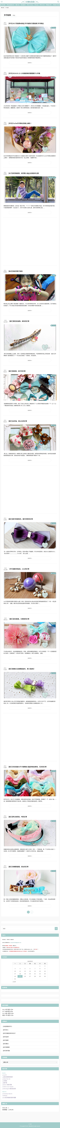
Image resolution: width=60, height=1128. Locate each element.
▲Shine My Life (6, 1079)
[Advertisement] (30, 241)
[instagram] (31, 1124)
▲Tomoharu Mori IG (7, 1093)
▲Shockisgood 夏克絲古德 (9, 1088)
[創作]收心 (5, 1030)
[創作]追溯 (5, 1037)
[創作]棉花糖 (6, 1050)
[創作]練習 (5, 1040)
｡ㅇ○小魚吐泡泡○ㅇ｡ (30, 2)
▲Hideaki (4, 1095)
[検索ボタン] (58, 2)
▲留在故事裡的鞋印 (7, 1077)
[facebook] (29, 1124)
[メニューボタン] (2, 2)
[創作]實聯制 (6, 1047)
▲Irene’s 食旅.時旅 (7, 1084)
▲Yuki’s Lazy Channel (7, 1086)
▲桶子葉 (4, 1082)
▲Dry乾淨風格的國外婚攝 (9, 1097)
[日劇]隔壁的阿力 (7, 1026)
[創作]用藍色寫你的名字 (9, 1033)
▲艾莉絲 (4, 1080)
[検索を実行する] (56, 928)
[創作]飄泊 (5, 1043)
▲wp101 (4, 1075)
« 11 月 (14, 981)
